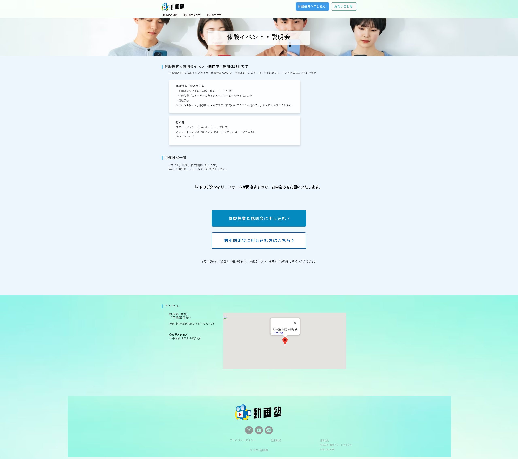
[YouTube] (259, 430)
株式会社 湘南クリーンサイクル (336, 445)
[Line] (269, 430)
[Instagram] (249, 430)
